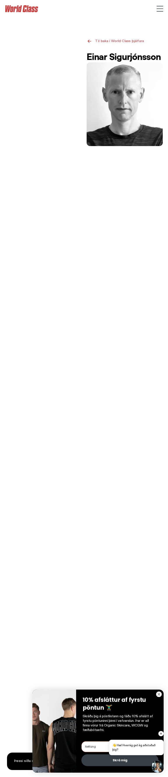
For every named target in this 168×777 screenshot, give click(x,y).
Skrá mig (120, 760)
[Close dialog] (159, 694)
